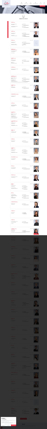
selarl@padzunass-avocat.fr (26, 303)
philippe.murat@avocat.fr (26, 285)
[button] (1, 428)
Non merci (3, 425)
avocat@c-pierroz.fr (25, 330)
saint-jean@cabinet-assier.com (26, 36)
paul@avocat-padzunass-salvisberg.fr (27, 366)
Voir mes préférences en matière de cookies (21, 425)
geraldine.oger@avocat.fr (26, 294)
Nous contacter (23, 418)
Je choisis (8, 425)
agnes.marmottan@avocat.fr (26, 249)
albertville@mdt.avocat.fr (26, 267)
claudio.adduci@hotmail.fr (26, 25)
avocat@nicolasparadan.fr (26, 312)
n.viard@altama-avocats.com (26, 411)
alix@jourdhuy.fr (25, 213)
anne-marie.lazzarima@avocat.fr (27, 231)
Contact (26, 425)
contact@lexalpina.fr (25, 186)
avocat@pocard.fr (25, 339)
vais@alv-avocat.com (26, 402)
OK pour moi (13, 425)
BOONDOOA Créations (34, 425)
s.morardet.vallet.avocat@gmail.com (27, 276)
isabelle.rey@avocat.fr (26, 348)
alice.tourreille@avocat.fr (26, 393)
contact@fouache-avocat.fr (26, 177)
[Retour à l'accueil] (6, 3)
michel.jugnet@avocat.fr (26, 222)
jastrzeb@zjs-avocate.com (26, 204)
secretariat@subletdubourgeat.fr (27, 357)
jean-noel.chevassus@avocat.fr (26, 81)
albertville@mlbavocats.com (26, 240)
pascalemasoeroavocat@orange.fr (27, 258)
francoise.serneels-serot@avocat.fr (27, 375)
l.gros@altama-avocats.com (26, 195)
